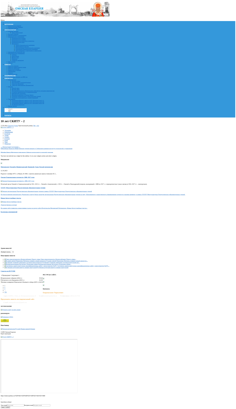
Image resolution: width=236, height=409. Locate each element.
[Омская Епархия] (55, 15)
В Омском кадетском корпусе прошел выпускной (52, 267)
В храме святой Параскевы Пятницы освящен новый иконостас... (67, 261)
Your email (4, 405)
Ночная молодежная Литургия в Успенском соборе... (54, 264)
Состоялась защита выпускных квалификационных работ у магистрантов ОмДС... (83, 266)
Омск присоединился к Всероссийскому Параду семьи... (58, 259)
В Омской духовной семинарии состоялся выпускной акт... (61, 262)
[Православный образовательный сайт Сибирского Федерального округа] (5, 321)
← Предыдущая (6, 147)
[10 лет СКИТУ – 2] (7, 127)
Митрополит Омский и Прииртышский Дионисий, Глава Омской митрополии (27, 167)
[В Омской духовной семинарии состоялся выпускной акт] (23, 262)
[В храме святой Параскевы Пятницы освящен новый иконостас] (25, 261)
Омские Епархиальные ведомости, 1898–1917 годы (17, 177)
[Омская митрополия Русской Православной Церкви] (18, 329)
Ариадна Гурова (13, 125)
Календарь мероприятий (9, 212)
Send (2, 407)
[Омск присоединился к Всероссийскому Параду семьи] (22, 259)
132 (5, 292)
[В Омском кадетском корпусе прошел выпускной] (20, 267)
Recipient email (28, 405)
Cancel (7, 407)
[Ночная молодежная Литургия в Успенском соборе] (21, 264)
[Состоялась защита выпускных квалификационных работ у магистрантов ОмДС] (30, 266)
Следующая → (15, 147)
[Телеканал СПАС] (7, 317)
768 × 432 (36, 125)
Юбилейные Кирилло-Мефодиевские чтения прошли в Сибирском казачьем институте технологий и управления (36, 148)
